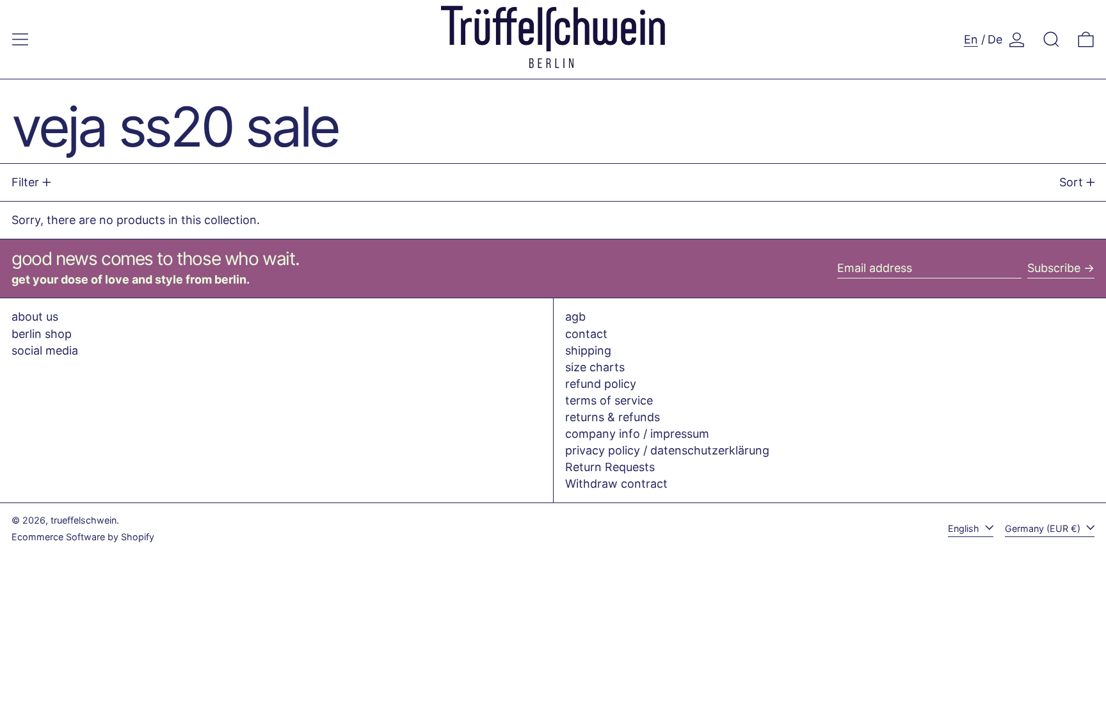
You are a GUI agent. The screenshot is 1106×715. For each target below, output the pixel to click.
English (965, 528)
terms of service (609, 400)
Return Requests (610, 467)
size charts (595, 367)
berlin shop (42, 334)
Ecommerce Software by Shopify (83, 536)
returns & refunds (612, 417)
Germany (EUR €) (1044, 528)
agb (575, 316)
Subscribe (1053, 268)
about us (35, 316)
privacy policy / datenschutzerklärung (667, 450)
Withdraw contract (616, 483)
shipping (588, 350)
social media (45, 350)
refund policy (600, 383)
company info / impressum (637, 433)
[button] (1051, 39)
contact (586, 334)
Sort (1071, 182)
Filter (25, 182)
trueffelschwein (83, 520)
